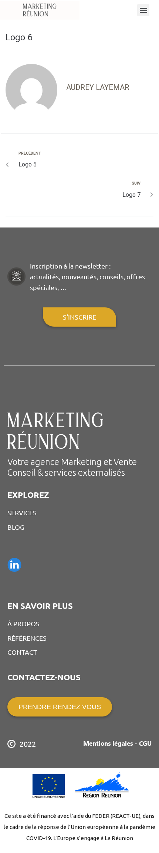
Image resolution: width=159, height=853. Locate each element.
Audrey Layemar (97, 87)
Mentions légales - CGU (117, 743)
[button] (143, 10)
